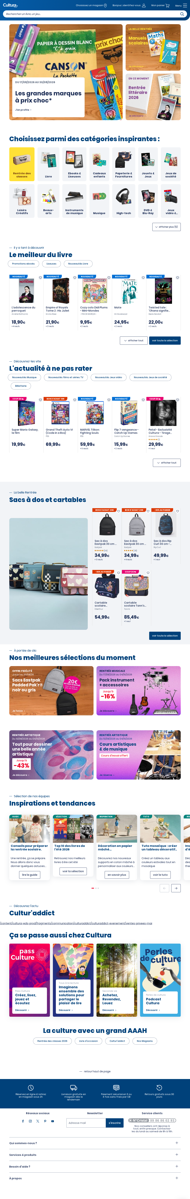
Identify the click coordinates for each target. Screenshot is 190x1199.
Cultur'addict (117, 1041)
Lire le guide (29, 875)
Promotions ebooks (23, 263)
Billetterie (21, 385)
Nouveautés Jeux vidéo (108, 377)
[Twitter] (38, 1121)
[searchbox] (95, 13)
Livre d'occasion (88, 1041)
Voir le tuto (160, 875)
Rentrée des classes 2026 (52, 1041)
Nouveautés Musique (24, 377)
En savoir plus (117, 875)
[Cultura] (10, 5)
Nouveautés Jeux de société (150, 377)
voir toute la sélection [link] (165, 340)
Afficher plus (168, 226)
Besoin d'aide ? (19, 1166)
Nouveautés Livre (78, 263)
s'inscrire (115, 1123)
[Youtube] (52, 1121)
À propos (15, 1178)
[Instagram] (30, 1121)
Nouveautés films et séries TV (65, 377)
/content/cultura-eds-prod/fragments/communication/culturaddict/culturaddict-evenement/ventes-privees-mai (76, 923)
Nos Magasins (145, 1041)
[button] (176, 888)
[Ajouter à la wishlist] (40, 277)
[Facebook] (23, 1121)
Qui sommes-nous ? (23, 1143)
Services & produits (22, 1155)
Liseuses (51, 263)
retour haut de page (97, 1071)
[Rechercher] (182, 13)
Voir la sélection (73, 871)
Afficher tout (135, 340)
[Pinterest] (45, 1121)
